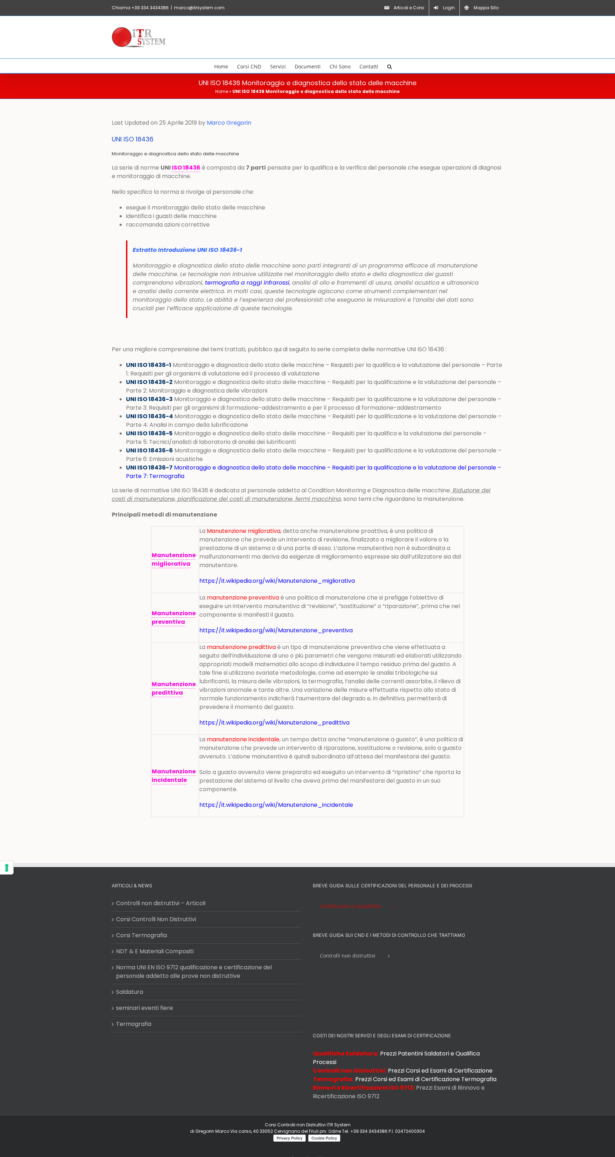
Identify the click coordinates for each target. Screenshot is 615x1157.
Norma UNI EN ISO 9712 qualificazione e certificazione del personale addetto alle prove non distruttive (194, 971)
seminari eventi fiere (144, 1008)
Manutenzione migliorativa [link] (174, 559)
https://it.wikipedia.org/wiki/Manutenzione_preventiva (276, 630)
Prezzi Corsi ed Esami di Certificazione (440, 1071)
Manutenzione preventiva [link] (174, 617)
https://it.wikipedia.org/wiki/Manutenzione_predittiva (274, 722)
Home (221, 91)
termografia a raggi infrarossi (247, 283)
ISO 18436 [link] (186, 168)
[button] (389, 66)
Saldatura (129, 992)
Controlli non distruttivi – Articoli (160, 903)
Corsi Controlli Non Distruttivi (156, 919)
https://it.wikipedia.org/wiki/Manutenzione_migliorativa (277, 581)
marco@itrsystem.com (199, 8)
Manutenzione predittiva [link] (174, 688)
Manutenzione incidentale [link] (174, 775)
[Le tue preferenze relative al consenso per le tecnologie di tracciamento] (7, 868)
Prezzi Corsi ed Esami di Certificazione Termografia (425, 1079)
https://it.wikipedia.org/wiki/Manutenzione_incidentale (276, 805)
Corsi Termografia (141, 935)
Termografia (133, 1024)
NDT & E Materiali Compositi (155, 951)
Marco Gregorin (229, 123)
